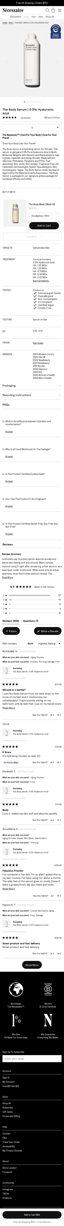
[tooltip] (23, 554)
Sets (40, 16)
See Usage (38, 343)
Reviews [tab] (10, 621)
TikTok (5, 1193)
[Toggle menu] (59, 10)
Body (26, 16)
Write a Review (51, 632)
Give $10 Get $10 (10, 1086)
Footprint (7, 1172)
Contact (6, 1133)
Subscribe (7, 1107)
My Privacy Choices (12, 1150)
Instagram (7, 1189)
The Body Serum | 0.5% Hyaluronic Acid (30, 671)
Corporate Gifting (11, 1116)
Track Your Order (11, 1142)
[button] (6, 61)
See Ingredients (41, 280)
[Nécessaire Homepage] (12, 10)
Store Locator (9, 1167)
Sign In (6, 1077)
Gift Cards (7, 1111)
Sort (31, 643)
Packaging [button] (9, 385)
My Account (8, 1081)
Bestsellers (15, 16)
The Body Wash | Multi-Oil (42, 204)
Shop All (50, 16)
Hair (34, 16)
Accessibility (8, 1146)
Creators (6, 1197)
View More (31, 236)
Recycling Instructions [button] (16, 395)
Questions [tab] (30, 621)
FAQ (4, 1137)
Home (4, 23)
